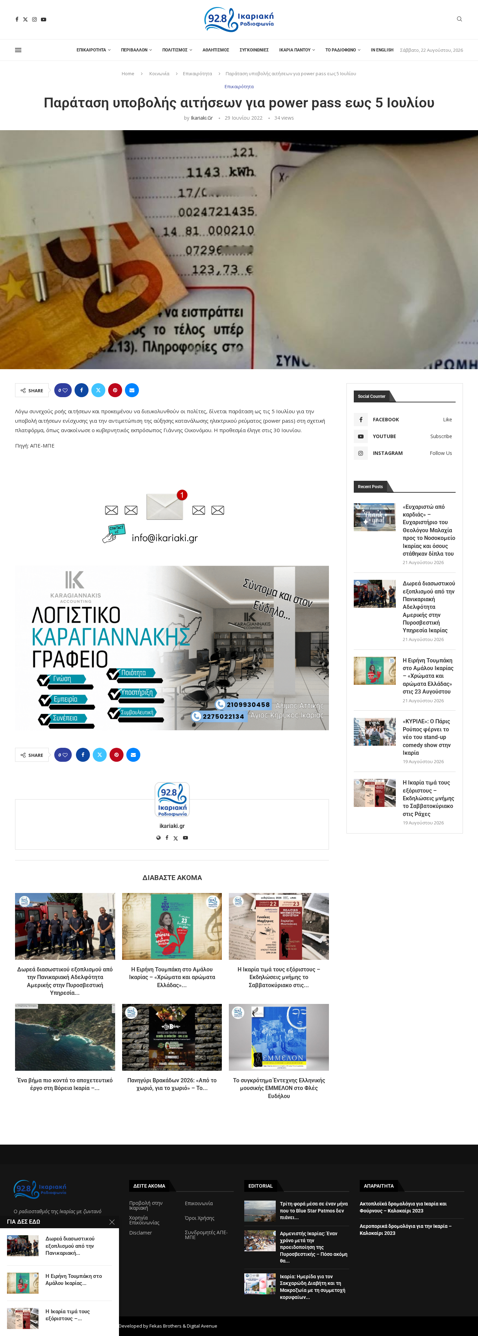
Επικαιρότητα (91, 50)
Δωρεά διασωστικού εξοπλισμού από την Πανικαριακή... (69, 1246)
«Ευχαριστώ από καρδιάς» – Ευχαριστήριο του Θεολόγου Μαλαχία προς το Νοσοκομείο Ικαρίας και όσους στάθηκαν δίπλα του (429, 530)
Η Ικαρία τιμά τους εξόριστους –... (67, 1315)
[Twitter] (25, 19)
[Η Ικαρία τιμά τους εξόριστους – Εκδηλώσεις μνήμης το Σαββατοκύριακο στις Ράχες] (279, 926)
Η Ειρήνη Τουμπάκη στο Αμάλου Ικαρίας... (73, 1279)
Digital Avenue (202, 1326)
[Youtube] (44, 19)
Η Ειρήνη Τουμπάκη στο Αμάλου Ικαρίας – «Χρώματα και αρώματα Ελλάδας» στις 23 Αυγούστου (428, 676)
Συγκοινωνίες (254, 50)
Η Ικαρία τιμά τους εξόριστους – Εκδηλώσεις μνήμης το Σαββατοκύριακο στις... (279, 977)
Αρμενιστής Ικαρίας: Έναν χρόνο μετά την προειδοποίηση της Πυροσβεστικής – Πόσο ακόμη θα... (313, 1247)
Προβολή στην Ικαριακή (146, 1205)
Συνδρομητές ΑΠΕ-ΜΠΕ (206, 1235)
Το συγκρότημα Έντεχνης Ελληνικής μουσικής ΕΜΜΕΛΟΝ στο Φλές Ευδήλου (279, 1088)
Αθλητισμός (216, 50)
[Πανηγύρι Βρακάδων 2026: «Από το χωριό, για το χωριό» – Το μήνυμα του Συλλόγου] (172, 1037)
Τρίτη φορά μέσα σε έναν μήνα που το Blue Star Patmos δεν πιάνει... (314, 1210)
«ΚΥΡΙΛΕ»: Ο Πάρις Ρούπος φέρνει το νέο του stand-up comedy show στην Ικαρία (427, 737)
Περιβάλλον (134, 50)
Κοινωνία (159, 73)
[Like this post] (65, 390)
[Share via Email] (132, 390)
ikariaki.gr (202, 117)
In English (382, 50)
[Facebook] (17, 19)
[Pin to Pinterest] (115, 390)
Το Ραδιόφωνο (340, 50)
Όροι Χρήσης (199, 1218)
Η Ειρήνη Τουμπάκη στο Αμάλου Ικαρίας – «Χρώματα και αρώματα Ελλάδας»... (172, 977)
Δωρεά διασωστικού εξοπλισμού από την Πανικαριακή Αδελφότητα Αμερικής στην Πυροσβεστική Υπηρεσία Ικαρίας (429, 607)
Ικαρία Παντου (294, 50)
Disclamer (140, 1232)
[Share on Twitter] (98, 390)
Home (128, 73)
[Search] (459, 19)
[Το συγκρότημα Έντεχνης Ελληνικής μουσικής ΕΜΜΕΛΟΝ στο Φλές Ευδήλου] (279, 1037)
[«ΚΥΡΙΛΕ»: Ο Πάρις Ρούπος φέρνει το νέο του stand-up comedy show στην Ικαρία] (375, 732)
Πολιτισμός (175, 50)
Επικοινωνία (199, 1203)
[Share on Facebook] (82, 390)
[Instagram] (34, 19)
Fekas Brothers (165, 1326)
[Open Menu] (18, 50)
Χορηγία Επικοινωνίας (144, 1220)
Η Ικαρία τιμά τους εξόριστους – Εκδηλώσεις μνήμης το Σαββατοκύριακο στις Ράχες (428, 798)
